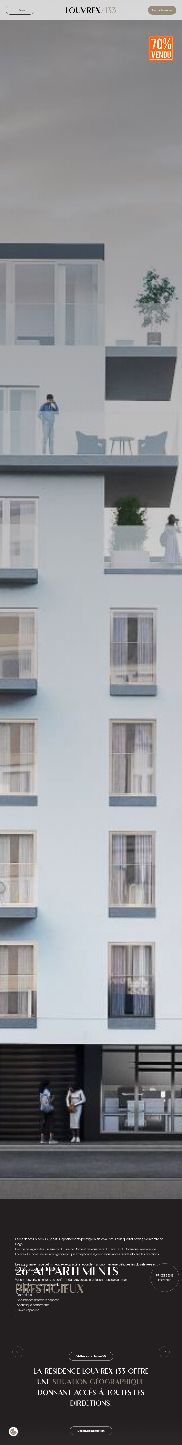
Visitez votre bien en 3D (91, 1356)
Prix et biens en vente (164, 1278)
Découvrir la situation (91, 1431)
